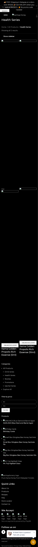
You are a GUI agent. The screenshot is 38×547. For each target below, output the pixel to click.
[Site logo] (19, 15)
